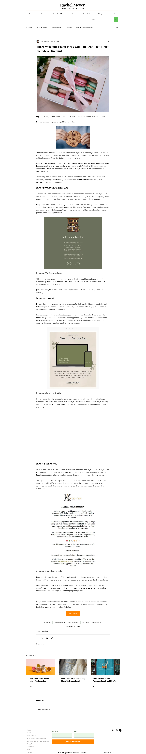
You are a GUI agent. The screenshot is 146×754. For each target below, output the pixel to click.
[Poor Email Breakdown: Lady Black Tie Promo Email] (73, 667)
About (29, 733)
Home (29, 730)
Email (76, 731)
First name (55, 731)
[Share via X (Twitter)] (42, 638)
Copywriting (68, 27)
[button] (117, 27)
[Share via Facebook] (37, 638)
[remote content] (73, 435)
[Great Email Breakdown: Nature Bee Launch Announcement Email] (40, 667)
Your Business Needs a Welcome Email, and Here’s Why (104, 679)
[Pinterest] (120, 730)
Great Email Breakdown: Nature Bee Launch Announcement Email (39, 679)
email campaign (73, 622)
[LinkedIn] (113, 730)
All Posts (29, 27)
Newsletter (30, 747)
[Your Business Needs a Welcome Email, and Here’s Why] (105, 667)
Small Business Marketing (84, 27)
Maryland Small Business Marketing (38, 741)
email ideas (85, 622)
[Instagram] (117, 730)
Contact (29, 752)
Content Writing (56, 27)
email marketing (60, 622)
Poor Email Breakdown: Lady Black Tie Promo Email (73, 679)
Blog (28, 749)
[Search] (116, 19)
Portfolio (29, 744)
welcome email (97, 622)
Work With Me (31, 735)
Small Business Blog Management (37, 738)
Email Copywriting (41, 27)
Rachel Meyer (72, 4)
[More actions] (108, 41)
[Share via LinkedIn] (47, 638)
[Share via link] (52, 638)
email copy (47, 622)
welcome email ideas (73, 626)
